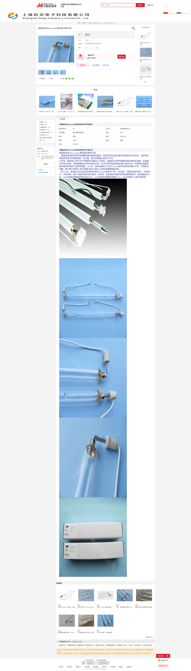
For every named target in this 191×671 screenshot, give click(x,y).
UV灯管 (89, 23)
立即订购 (106, 65)
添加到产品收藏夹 (43, 172)
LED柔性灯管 (62, 645)
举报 (51, 78)
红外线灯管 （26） (44, 135)
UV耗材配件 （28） (44, 130)
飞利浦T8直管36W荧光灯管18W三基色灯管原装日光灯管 (92, 111)
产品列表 (83, 23)
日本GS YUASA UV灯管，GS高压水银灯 (150, 43)
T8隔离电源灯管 (111, 645)
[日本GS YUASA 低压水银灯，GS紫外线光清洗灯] (146, 69)
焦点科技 (98, 669)
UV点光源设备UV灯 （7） (46, 132)
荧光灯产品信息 (89, 660)
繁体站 (121, 667)
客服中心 (78, 667)
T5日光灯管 (137, 645)
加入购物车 (96, 65)
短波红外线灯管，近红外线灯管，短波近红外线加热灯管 (111, 111)
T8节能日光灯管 (147, 645)
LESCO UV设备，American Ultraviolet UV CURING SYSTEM (74, 111)
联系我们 (69, 667)
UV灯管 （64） (43, 125)
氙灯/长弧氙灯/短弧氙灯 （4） (47, 137)
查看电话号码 (44, 151)
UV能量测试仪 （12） (45, 127)
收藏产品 (42, 78)
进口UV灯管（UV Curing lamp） (148, 60)
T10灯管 (130, 645)
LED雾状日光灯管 (99, 645)
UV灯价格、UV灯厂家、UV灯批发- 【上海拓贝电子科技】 (53, 111)
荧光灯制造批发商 (101, 660)
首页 (79, 23)
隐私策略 (95, 667)
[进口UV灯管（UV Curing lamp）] (146, 52)
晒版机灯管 (81, 645)
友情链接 (129, 667)
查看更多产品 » (150, 637)
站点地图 (87, 667)
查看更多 (45, 164)
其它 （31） (42, 140)
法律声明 (113, 667)
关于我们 (61, 667)
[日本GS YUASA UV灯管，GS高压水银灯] (146, 35)
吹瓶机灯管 (89, 645)
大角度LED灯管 (121, 645)
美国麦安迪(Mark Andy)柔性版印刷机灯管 (98, 662)
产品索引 (40, 170)
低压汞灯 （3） (43, 122)
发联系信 (83, 65)
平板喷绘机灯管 (72, 645)
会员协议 (104, 667)
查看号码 (122, 57)
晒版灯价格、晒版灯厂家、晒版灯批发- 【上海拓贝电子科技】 (151, 111)
